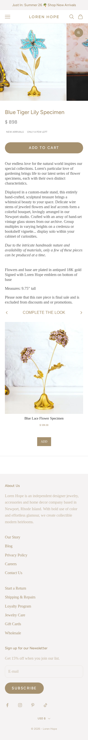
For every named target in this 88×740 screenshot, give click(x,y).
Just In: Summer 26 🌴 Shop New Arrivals (44, 5)
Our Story (12, 537)
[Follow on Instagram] (20, 705)
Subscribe (24, 688)
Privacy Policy (16, 555)
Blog (8, 546)
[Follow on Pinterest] (32, 705)
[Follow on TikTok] (45, 705)
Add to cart (44, 147)
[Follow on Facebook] (7, 705)
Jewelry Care (15, 615)
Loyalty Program (18, 606)
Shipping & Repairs (20, 597)
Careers (11, 564)
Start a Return (15, 588)
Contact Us (13, 573)
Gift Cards (13, 624)
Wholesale (13, 633)
